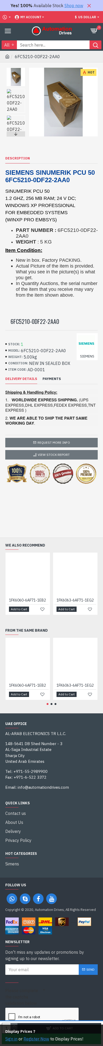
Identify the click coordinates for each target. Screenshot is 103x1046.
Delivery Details (21, 379)
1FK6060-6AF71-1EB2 (27, 600)
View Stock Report (54, 455)
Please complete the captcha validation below (21, 997)
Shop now (73, 5)
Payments (52, 379)
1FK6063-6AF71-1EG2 (75, 600)
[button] (16, 69)
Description (17, 158)
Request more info (54, 442)
